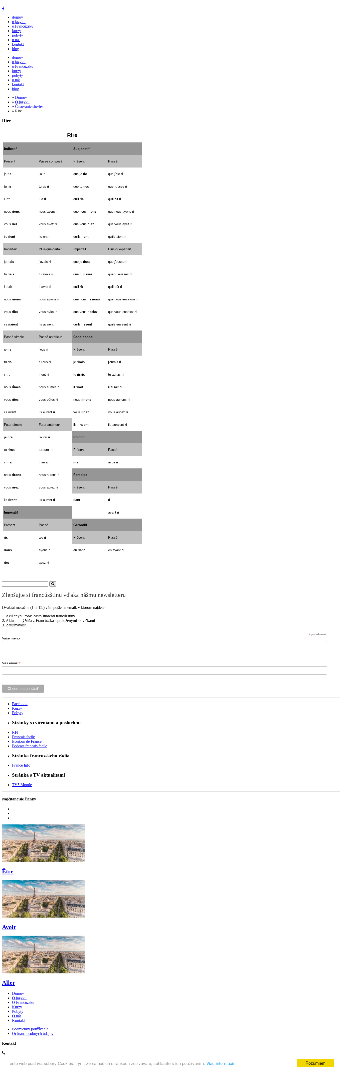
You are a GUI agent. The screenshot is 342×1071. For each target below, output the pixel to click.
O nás (16, 1016)
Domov (21, 97)
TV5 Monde (22, 785)
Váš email (11, 663)
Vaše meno (11, 638)
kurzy (16, 31)
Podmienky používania (30, 1029)
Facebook (20, 704)
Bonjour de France (27, 741)
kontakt (18, 44)
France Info (21, 765)
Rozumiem (315, 1063)
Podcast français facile (29, 746)
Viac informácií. (221, 1063)
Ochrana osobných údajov (33, 1033)
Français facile (23, 737)
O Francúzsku (23, 1002)
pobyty (17, 35)
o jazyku (19, 22)
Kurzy (17, 708)
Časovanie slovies (29, 106)
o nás (16, 40)
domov (17, 17)
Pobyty (17, 713)
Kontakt (18, 1020)
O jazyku (22, 102)
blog (15, 49)
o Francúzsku (22, 26)
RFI (15, 732)
